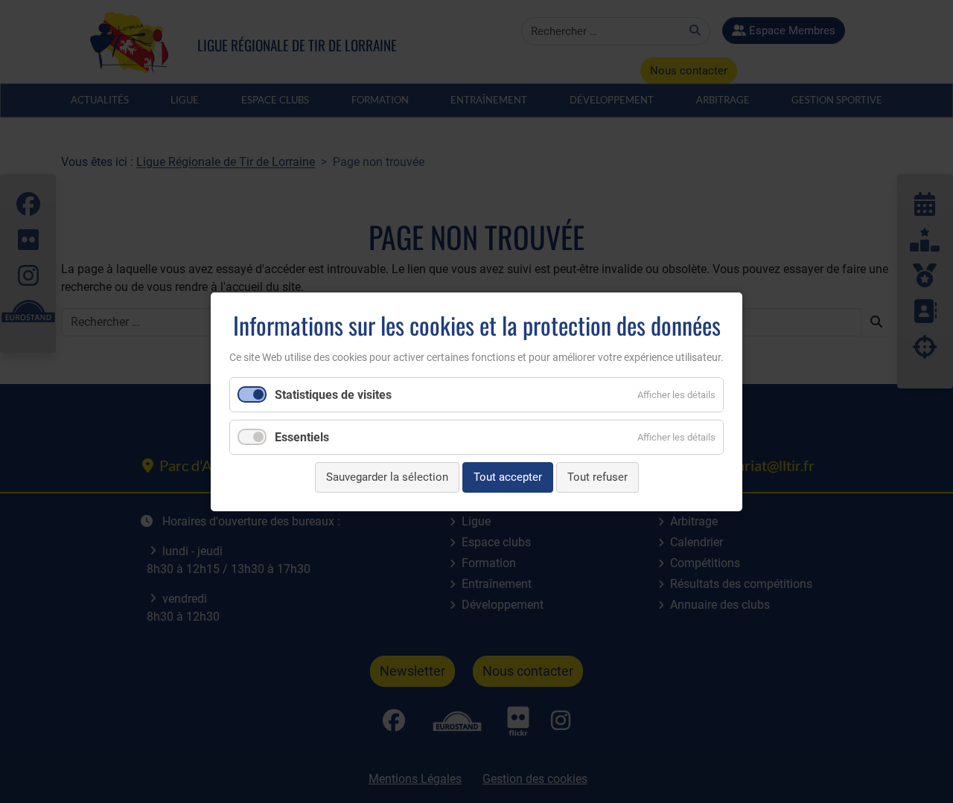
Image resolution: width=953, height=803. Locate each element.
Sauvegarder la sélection (387, 477)
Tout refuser (597, 477)
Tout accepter (508, 477)
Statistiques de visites (333, 395)
